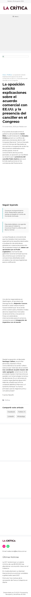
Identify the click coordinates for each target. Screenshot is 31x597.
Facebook (11, 412)
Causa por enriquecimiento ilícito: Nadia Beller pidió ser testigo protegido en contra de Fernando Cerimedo (15, 213)
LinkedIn (11, 416)
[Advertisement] (15, 35)
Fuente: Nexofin (8, 395)
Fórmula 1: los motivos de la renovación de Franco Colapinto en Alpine (15, 580)
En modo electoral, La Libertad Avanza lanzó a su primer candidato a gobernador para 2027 (15, 573)
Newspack (9, 594)
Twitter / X (21, 412)
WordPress (17, 594)
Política (7, 400)
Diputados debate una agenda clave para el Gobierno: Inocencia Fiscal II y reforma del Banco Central (15, 227)
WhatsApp (21, 416)
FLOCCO (17, 592)
